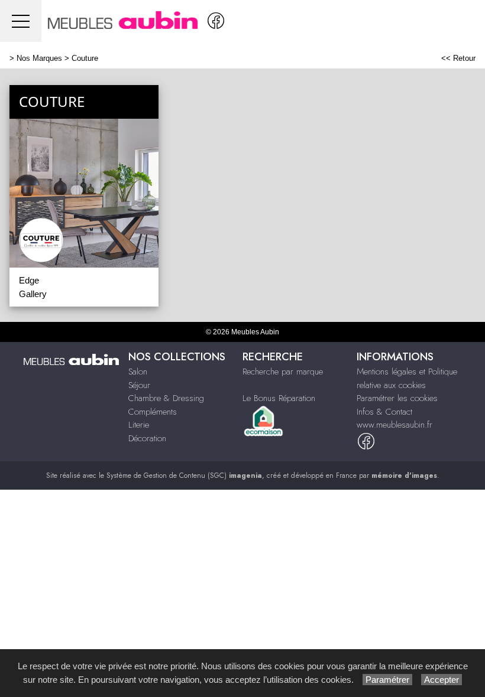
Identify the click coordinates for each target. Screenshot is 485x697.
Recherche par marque (282, 371)
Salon (137, 371)
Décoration (147, 438)
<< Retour (458, 58)
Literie (138, 424)
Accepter (441, 680)
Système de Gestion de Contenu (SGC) (184, 475)
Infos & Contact (384, 411)
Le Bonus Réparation (278, 398)
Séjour (139, 385)
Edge (29, 280)
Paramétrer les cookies (397, 398)
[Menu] (20, 21)
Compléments (152, 411)
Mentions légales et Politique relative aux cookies (407, 378)
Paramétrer (387, 680)
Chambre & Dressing (166, 398)
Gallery (33, 294)
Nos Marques (39, 58)
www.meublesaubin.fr (394, 424)
